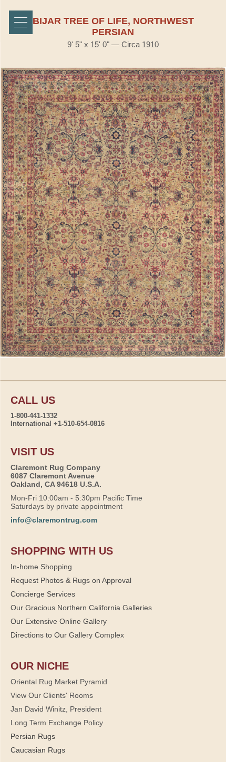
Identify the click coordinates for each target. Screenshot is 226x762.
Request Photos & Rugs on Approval (71, 580)
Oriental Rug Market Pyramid (59, 681)
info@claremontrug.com (54, 520)
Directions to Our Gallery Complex (67, 635)
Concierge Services (43, 594)
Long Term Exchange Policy (57, 722)
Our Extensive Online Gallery (59, 621)
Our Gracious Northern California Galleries (81, 607)
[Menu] (21, 22)
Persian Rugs (33, 736)
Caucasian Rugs (38, 750)
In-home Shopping (41, 566)
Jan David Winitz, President (56, 709)
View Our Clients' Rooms (52, 695)
